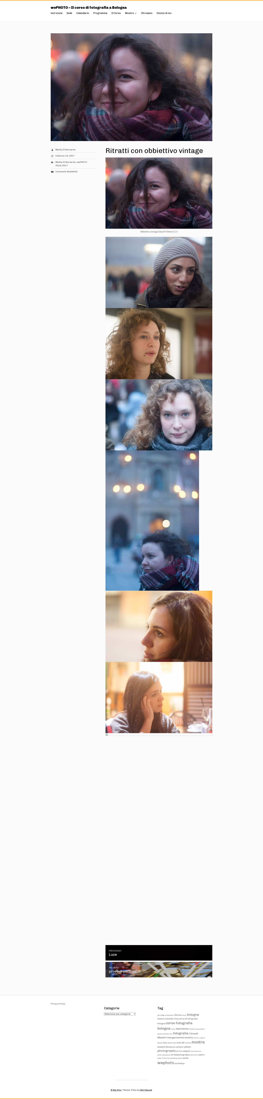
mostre (161, 1046)
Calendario (82, 13)
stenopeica (166, 1055)
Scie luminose (196, 1051)
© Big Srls (116, 1090)
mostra (198, 1042)
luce (165, 1042)
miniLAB (181, 1042)
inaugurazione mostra (180, 1037)
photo (187, 1046)
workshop (180, 1063)
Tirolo (164, 1058)
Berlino (178, 1015)
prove (179, 1051)
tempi (159, 1058)
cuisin (173, 1029)
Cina (176, 1019)
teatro (201, 1055)
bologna (193, 1015)
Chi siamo (146, 13)
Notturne (170, 1047)
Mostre (129, 13)
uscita (185, 1058)
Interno (196, 1038)
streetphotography (180, 1055)
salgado (186, 1051)
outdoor (180, 1047)
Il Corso (116, 13)
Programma (100, 13)
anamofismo (169, 1015)
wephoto (165, 1062)
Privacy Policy (58, 1003)
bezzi (184, 1015)
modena (188, 1043)
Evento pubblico (163, 1034)
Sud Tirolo (194, 1055)
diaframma (182, 1028)
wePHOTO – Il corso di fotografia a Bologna (89, 7)
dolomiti (192, 1029)
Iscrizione (56, 13)
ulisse (180, 1058)
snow (159, 1055)
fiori (171, 1034)
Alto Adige (161, 1015)
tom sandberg (172, 1058)
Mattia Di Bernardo (65, 149)
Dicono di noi (164, 13)
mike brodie (171, 1043)
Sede (69, 13)
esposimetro (200, 1029)
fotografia (180, 1033)
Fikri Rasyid (146, 1090)
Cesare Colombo (165, 1019)
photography (166, 1050)
